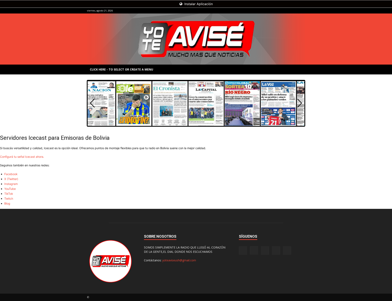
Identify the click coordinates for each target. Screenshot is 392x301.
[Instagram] (282, 10)
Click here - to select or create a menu (121, 69)
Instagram (11, 184)
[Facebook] (275, 10)
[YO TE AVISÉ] (196, 39)
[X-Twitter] (295, 10)
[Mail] (288, 10)
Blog (7, 203)
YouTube (10, 188)
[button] (299, 103)
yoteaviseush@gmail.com (179, 260)
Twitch (8, 198)
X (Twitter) (11, 179)
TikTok (8, 193)
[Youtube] (302, 10)
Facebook (11, 174)
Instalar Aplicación (198, 4)
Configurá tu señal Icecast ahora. (22, 156)
